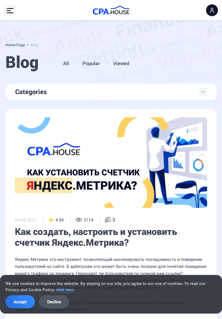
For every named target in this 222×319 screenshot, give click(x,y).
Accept (20, 301)
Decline (54, 301)
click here (64, 289)
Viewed (121, 63)
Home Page (15, 44)
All (66, 63)
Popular (91, 63)
